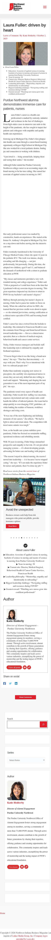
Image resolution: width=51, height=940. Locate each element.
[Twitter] (10, 683)
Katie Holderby (15, 621)
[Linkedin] (16, 683)
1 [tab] (11, 537)
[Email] (25, 667)
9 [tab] (32, 537)
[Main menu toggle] (44, 7)
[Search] (43, 724)
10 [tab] (34, 537)
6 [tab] (24, 537)
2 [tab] (13, 537)
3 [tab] (16, 537)
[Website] (29, 667)
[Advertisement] (25, 204)
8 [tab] (29, 537)
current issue (31, 471)
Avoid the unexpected (19, 509)
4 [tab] (19, 537)
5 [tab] (21, 537)
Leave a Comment (10, 35)
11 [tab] (37, 537)
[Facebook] (4, 683)
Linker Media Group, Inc (22, 935)
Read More (12, 526)
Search (10, 718)
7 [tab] (27, 537)
